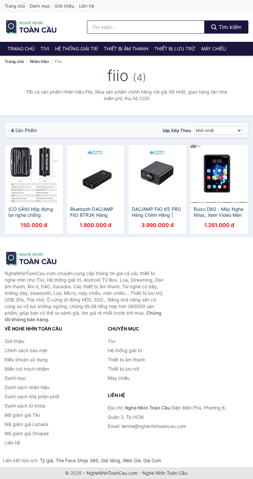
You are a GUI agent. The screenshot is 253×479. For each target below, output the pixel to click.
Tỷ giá (46, 460)
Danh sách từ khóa (25, 406)
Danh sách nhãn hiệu (27, 387)
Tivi (45, 48)
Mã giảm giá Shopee (27, 433)
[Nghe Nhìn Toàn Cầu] (37, 258)
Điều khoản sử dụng (26, 359)
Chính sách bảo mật (26, 350)
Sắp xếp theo (176, 130)
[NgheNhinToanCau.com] (31, 27)
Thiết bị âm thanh (126, 48)
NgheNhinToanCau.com (112, 473)
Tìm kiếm (229, 27)
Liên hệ (86, 6)
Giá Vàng (110, 460)
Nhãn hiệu (39, 61)
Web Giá (132, 460)
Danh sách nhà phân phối (32, 396)
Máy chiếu (213, 48)
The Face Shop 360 (77, 460)
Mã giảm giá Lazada (26, 424)
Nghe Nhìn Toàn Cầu (164, 473)
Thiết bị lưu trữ (174, 48)
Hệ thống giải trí (76, 48)
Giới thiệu (64, 6)
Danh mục (40, 6)
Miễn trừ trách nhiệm (27, 369)
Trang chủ (15, 6)
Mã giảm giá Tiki (22, 415)
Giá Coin (152, 460)
